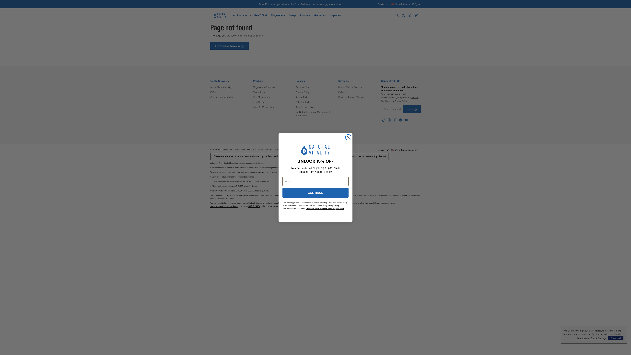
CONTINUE (315, 192)
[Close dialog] (348, 137)
